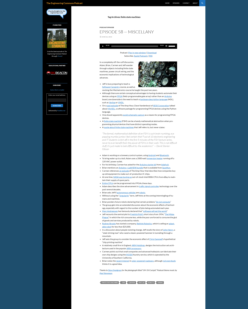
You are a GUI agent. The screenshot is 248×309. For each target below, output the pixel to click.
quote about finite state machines (119, 127)
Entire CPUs (107, 183)
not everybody (169, 261)
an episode (124, 171)
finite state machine (112, 121)
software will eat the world (155, 211)
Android (152, 155)
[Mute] (166, 46)
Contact (186, 3)
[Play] (103, 46)
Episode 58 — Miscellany (127, 31)
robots (142, 192)
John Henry (168, 230)
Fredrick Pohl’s (137, 214)
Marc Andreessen (110, 211)
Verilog (112, 102)
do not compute (163, 202)
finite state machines (110, 282)
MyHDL (111, 108)
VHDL (121, 102)
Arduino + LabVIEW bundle (131, 167)
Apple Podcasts (141, 56)
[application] (138, 46)
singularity (124, 195)
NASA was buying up (122, 177)
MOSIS (129, 254)
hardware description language (153, 99)
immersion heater (154, 158)
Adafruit (165, 164)
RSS (150, 56)
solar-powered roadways (143, 261)
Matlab (142, 282)
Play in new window (137, 52)
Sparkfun (166, 167)
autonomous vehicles (126, 192)
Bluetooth (164, 155)
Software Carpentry (111, 87)
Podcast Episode (107, 27)
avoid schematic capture (133, 115)
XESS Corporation (161, 105)
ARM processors (133, 248)
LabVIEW (132, 282)
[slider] (172, 46)
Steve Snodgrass (114, 270)
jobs (123, 282)
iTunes (59, 56)
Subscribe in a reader (57, 90)
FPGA (119, 96)
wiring (160, 282)
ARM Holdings (138, 245)
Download (152, 52)
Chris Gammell (155, 239)
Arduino (168, 96)
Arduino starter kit (148, 164)
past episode (112, 105)
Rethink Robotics (144, 223)
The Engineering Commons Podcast (65, 3)
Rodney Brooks (109, 223)
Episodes (176, 3)
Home (167, 3)
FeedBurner (61, 111)
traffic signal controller (149, 186)
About (195, 3)
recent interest (122, 261)
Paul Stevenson (106, 273)
